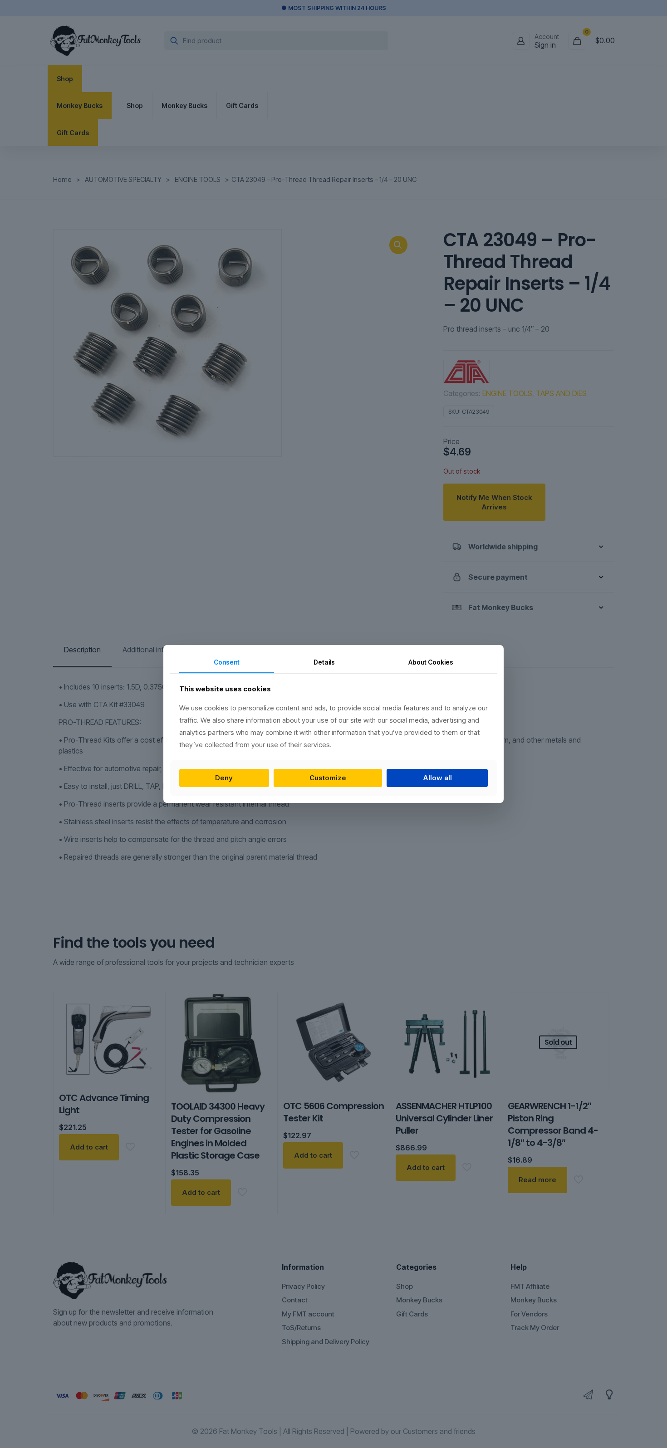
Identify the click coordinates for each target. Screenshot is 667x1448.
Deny (224, 777)
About (430, 662)
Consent (227, 662)
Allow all (437, 777)
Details (324, 662)
